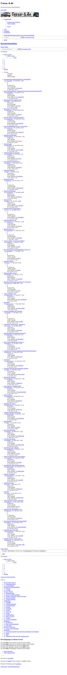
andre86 (8, 312)
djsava (7, 263)
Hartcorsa (8, 180)
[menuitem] (13, 22)
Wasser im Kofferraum (10, 191)
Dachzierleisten (8, 144)
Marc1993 (9, 145)
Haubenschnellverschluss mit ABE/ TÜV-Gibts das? (17, 282)
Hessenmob (9, 334)
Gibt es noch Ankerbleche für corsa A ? (14, 342)
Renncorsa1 (20, 497)
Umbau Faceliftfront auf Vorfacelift (13, 311)
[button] (7, 54)
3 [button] (4, 62)
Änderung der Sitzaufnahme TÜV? (13, 509)
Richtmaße (6, 302)
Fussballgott (20, 217)
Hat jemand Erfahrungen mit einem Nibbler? (15, 521)
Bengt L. (8, 163)
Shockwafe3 (9, 295)
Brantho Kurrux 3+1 (9, 229)
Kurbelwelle (20, 418)
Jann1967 (8, 274)
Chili (18, 246)
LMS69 (19, 462)
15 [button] (4, 68)
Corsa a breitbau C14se (10, 293)
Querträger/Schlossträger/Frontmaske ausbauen (16, 368)
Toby (7, 422)
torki (18, 427)
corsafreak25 (9, 119)
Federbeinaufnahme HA (10, 220)
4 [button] (4, 63)
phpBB (9, 661)
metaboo (19, 238)
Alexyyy (19, 114)
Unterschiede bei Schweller (11, 530)
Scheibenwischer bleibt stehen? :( (12, 208)
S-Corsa (8, 326)
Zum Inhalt (3, 10)
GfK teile (6, 491)
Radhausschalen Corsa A (10, 273)
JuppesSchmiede (21, 392)
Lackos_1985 (21, 544)
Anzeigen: (5, 551)
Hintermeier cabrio (9, 179)
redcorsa (19, 141)
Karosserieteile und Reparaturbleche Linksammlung (17, 79)
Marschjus (9, 110)
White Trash (9, 405)
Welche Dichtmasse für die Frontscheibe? (14, 456)
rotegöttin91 (9, 251)
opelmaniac (20, 365)
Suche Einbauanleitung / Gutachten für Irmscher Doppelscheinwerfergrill (23, 91)
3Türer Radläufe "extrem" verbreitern (13, 500)
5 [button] (4, 65)
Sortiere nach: (19, 551)
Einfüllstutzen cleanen (9, 403)
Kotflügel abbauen (8, 261)
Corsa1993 (20, 150)
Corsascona (9, 127)
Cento (7, 484)
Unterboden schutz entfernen (11, 447)
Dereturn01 (20, 123)
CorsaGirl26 (9, 192)
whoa (18, 105)
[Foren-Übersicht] (20, 16)
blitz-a (7, 201)
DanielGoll (20, 188)
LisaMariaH (9, 378)
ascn (18, 506)
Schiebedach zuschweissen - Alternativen (14, 324)
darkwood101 (9, 304)
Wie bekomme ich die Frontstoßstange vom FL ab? (17, 249)
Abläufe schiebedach (9, 474)
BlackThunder (10, 414)
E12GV (19, 158)
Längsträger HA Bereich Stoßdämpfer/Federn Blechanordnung (20, 351)
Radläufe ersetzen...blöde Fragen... (13, 538)
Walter (8, 101)
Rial (7, 172)
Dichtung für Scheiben (10, 377)
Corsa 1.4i (9, 283)
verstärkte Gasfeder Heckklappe (12, 412)
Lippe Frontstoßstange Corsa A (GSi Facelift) (15, 126)
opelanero (20, 176)
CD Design (7, 359)
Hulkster (8, 431)
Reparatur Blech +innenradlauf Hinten (14, 117)
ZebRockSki (20, 436)
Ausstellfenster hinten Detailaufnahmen (14, 465)
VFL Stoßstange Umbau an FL (12, 161)
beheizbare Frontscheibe (10, 135)
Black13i (19, 88)
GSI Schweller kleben (9, 430)
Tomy (19, 290)
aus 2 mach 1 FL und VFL (11, 108)
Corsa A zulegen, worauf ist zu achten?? (14, 240)
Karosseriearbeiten (9, 43)
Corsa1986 (9, 81)
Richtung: (36, 551)
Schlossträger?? (8, 421)
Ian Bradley (11, 658)
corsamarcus (9, 221)
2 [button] (4, 60)
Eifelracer (8, 502)
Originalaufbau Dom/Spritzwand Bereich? (15, 333)
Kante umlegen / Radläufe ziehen (12, 386)
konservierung (7, 199)
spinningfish (9, 92)
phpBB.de (18, 664)
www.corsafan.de (22, 299)
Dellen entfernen (8, 395)
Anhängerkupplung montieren (11, 152)
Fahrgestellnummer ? (9, 170)
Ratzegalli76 (9, 136)
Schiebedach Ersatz (9, 483)
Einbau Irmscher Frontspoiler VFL (13, 100)
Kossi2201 (9, 242)
